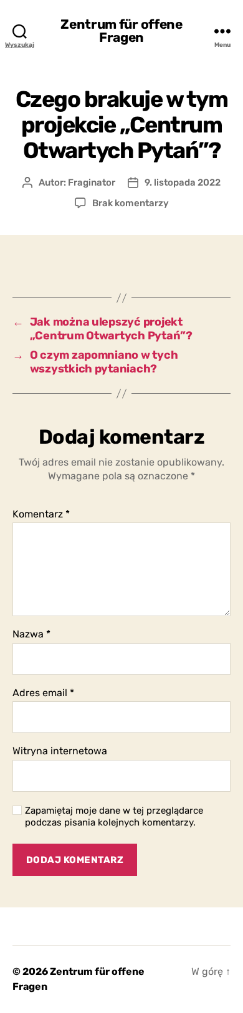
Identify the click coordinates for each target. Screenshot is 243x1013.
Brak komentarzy (130, 203)
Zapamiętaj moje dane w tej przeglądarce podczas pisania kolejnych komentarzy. (114, 816)
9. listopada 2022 (183, 182)
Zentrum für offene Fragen (121, 30)
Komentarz (41, 514)
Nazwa (31, 634)
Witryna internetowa (59, 751)
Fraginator (91, 182)
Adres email (43, 693)
